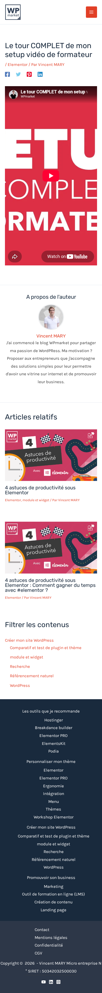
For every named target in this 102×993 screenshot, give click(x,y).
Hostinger (53, 719)
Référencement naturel (32, 675)
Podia (53, 751)
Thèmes (53, 809)
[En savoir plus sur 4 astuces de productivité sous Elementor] (51, 454)
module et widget (36, 500)
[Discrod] (51, 982)
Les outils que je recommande (51, 711)
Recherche (20, 666)
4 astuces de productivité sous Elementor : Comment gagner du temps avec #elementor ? (50, 585)
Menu (53, 801)
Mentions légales (51, 937)
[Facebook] (7, 74)
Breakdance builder (53, 727)
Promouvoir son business (51, 877)
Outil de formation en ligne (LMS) (53, 894)
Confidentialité (49, 945)
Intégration (53, 793)
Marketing (53, 886)
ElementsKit (53, 743)
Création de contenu (53, 901)
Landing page (53, 909)
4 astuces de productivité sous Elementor (40, 490)
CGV (38, 953)
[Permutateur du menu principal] (91, 12)
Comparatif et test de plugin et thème (45, 647)
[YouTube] (43, 982)
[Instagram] (58, 982)
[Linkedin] (40, 74)
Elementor (17, 64)
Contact (42, 929)
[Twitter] (18, 74)
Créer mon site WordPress (29, 640)
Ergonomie (53, 785)
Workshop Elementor (54, 816)
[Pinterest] (29, 74)
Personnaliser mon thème (51, 761)
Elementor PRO (53, 735)
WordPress (20, 685)
